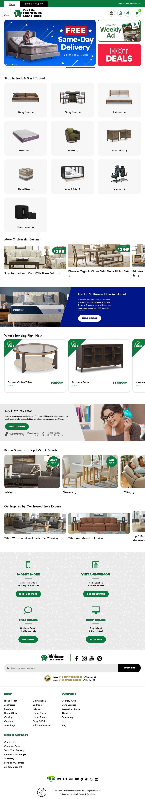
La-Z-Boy (126, 492)
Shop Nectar (90, 318)
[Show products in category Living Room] (25, 97)
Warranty (9, 758)
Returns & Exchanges (15, 754)
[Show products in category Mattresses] (25, 136)
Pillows (36, 708)
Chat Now (28, 639)
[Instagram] (84, 658)
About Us (66, 713)
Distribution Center (71, 708)
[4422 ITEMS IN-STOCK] (32, 471)
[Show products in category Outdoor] (72, 136)
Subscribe (129, 668)
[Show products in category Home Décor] (25, 174)
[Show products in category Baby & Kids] (72, 174)
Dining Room (39, 700)
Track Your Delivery (14, 750)
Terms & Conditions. (87, 794)
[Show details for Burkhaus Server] (99, 358)
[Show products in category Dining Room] (72, 97)
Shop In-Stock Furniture (127, 3)
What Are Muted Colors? (84, 538)
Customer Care (12, 746)
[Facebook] (77, 658)
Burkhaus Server (81, 382)
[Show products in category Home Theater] (25, 212)
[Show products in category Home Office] (119, 136)
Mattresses (9, 704)
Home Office (10, 713)
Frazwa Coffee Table (20, 382)
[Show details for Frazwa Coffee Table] (35, 358)
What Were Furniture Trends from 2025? (30, 538)
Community (67, 717)
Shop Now (96, 639)
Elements (68, 492)
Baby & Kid (39, 721)
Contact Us (9, 742)
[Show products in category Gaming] (119, 174)
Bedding (8, 708)
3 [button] (80, 67)
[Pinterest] (99, 658)
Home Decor (39, 713)
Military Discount (13, 766)
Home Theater (40, 717)
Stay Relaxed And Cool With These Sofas (30, 273)
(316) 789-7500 (28, 594)
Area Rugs (9, 725)
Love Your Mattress (14, 762)
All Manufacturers (42, 725)
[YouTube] (92, 658)
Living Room (10, 700)
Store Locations (69, 704)
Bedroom (37, 704)
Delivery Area (69, 700)
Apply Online (16, 426)
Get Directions (96, 594)
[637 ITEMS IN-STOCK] (90, 471)
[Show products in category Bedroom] (119, 97)
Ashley (10, 386)
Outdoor (8, 721)
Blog (64, 725)
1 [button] (19, 67)
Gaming (8, 717)
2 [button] (50, 67)
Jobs (64, 721)
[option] (50, 43)
